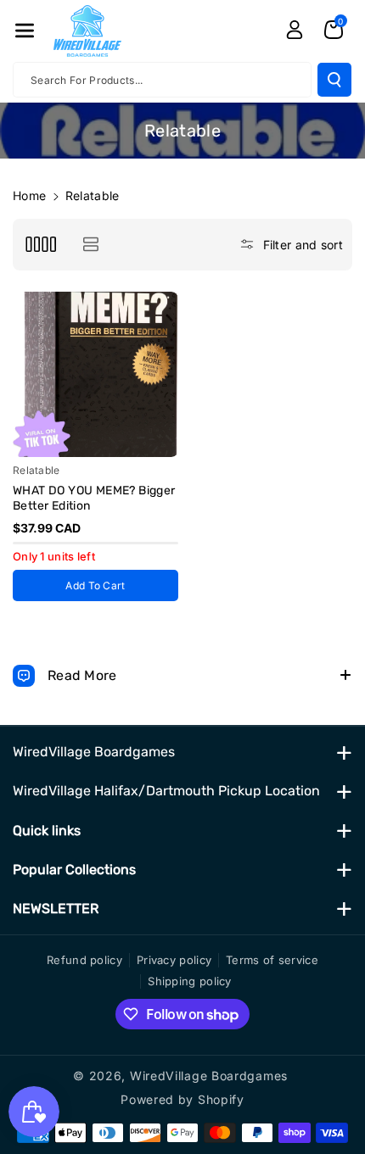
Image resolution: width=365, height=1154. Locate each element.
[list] (90, 245)
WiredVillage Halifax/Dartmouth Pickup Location (166, 791)
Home (29, 195)
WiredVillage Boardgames (94, 752)
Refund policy (84, 960)
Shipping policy (190, 981)
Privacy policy (174, 960)
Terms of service (272, 960)
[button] (24, 30)
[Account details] (294, 29)
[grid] (40, 245)
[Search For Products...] (334, 80)
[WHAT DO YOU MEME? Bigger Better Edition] (95, 374)
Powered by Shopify (182, 1099)
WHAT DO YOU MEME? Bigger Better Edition (94, 498)
